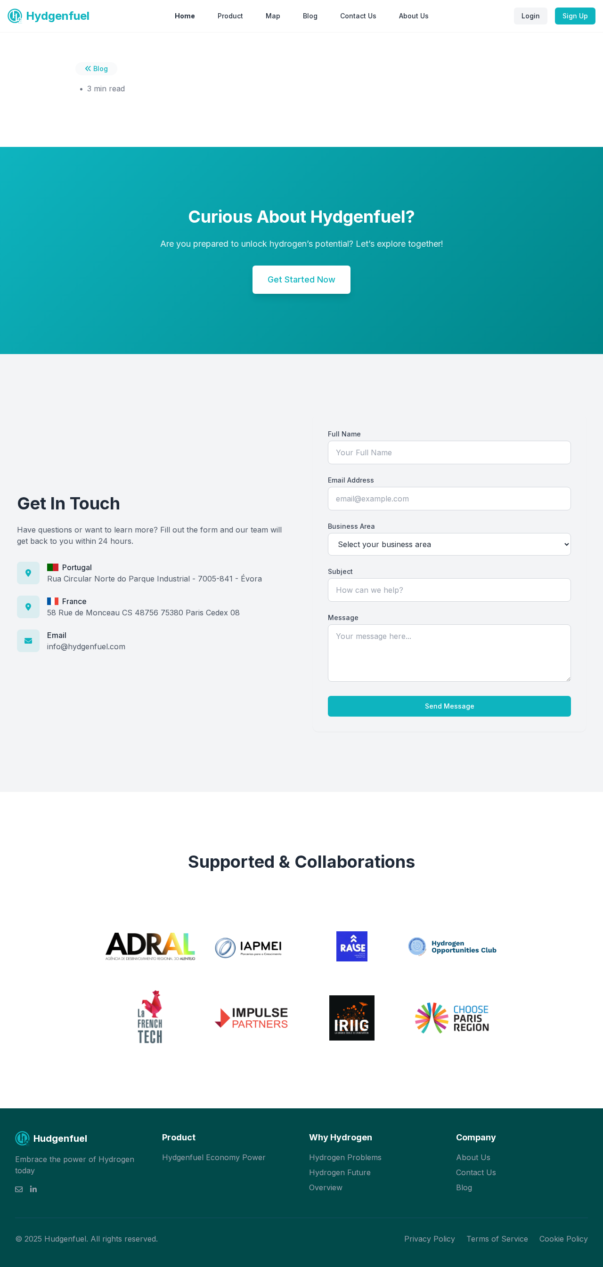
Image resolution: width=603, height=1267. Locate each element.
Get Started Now (301, 279)
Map (273, 16)
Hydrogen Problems (345, 1157)
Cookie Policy (563, 1238)
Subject (340, 571)
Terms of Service (497, 1238)
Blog (310, 16)
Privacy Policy (429, 1238)
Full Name (344, 434)
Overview (325, 1187)
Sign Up (575, 16)
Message (343, 617)
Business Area (351, 526)
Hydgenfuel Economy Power (214, 1157)
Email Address (351, 480)
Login (531, 16)
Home (185, 16)
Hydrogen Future (340, 1172)
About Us (414, 16)
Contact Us (358, 16)
